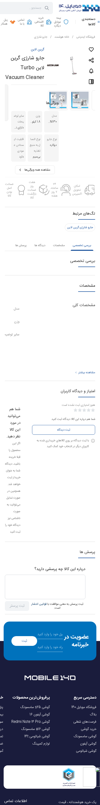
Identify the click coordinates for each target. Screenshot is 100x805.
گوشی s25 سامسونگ (35, 707)
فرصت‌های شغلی (84, 722)
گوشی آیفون (88, 744)
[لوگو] (79, 8)
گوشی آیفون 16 (40, 715)
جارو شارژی (40, 37)
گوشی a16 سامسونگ (35, 729)
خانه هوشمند (59, 37)
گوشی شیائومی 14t (37, 736)
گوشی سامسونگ (85, 736)
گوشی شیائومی (86, 751)
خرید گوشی (88, 729)
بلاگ (93, 715)
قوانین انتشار (39, 604)
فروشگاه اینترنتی (83, 37)
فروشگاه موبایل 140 (83, 707)
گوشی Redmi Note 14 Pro (30, 722)
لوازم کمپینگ (41, 744)
